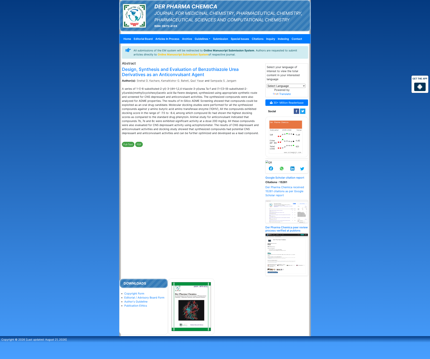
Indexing (283, 38)
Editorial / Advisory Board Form (144, 297)
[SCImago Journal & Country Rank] (286, 136)
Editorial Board (143, 38)
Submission (220, 38)
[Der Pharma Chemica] (134, 15)
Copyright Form (134, 293)
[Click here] (296, 111)
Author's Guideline (135, 301)
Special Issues (240, 38)
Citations (258, 38)
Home (127, 38)
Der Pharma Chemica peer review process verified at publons (286, 229)
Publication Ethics (135, 305)
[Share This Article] (271, 168)
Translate (285, 94)
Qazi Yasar (197, 80)
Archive (187, 38)
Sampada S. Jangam (223, 80)
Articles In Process (167, 38)
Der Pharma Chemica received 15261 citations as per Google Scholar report (284, 191)
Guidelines (201, 38)
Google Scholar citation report (284, 177)
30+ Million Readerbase (288, 102)
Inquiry (270, 38)
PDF (139, 144)
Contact (297, 38)
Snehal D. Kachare (148, 80)
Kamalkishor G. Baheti (175, 80)
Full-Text (128, 144)
